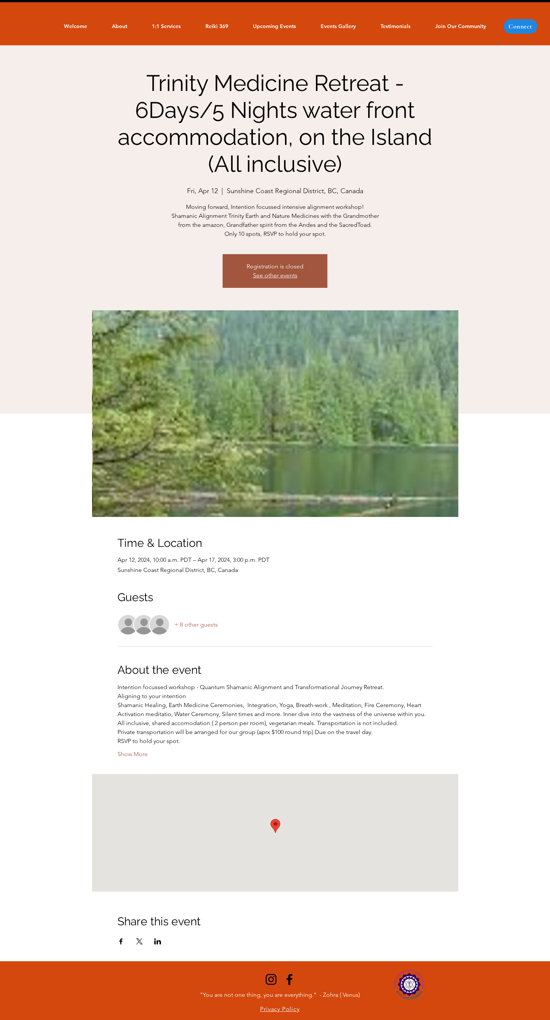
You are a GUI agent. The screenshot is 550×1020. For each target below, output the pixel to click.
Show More (132, 754)
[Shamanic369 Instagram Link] (271, 979)
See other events (275, 275)
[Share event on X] (139, 941)
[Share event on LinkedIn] (157, 941)
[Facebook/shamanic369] (289, 979)
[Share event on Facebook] (121, 941)
